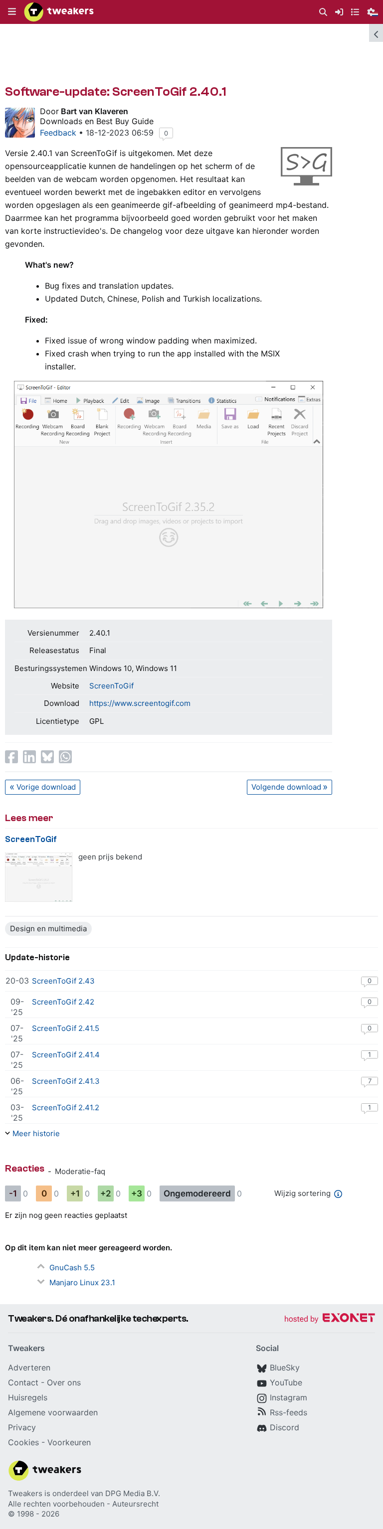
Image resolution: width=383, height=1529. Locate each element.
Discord (284, 1427)
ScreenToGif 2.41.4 (66, 1054)
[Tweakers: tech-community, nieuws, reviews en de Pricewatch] (59, 12)
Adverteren (29, 1367)
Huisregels (27, 1397)
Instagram (288, 1397)
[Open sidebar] (376, 33)
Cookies (23, 1442)
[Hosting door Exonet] (329, 1319)
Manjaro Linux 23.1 (82, 1282)
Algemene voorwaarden (53, 1412)
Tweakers (25, 1493)
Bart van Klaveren (94, 111)
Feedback (58, 133)
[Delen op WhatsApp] (65, 756)
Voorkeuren (69, 1442)
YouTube (286, 1382)
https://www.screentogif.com (140, 703)
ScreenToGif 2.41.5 (65, 1028)
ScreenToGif (111, 685)
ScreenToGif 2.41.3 (66, 1081)
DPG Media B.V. (132, 1493)
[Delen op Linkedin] (29, 756)
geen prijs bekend (110, 856)
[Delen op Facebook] (11, 756)
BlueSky (285, 1367)
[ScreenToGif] (38, 877)
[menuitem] (323, 12)
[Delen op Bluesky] (47, 756)
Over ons (64, 1382)
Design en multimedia (48, 928)
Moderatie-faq (80, 1171)
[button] (12, 12)
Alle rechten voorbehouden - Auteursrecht (83, 1504)
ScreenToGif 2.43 (63, 981)
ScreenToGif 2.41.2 (65, 1107)
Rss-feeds (288, 1412)
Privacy (22, 1427)
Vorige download (46, 787)
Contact (23, 1382)
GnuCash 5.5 (72, 1267)
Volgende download (286, 787)
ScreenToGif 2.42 (63, 1002)
